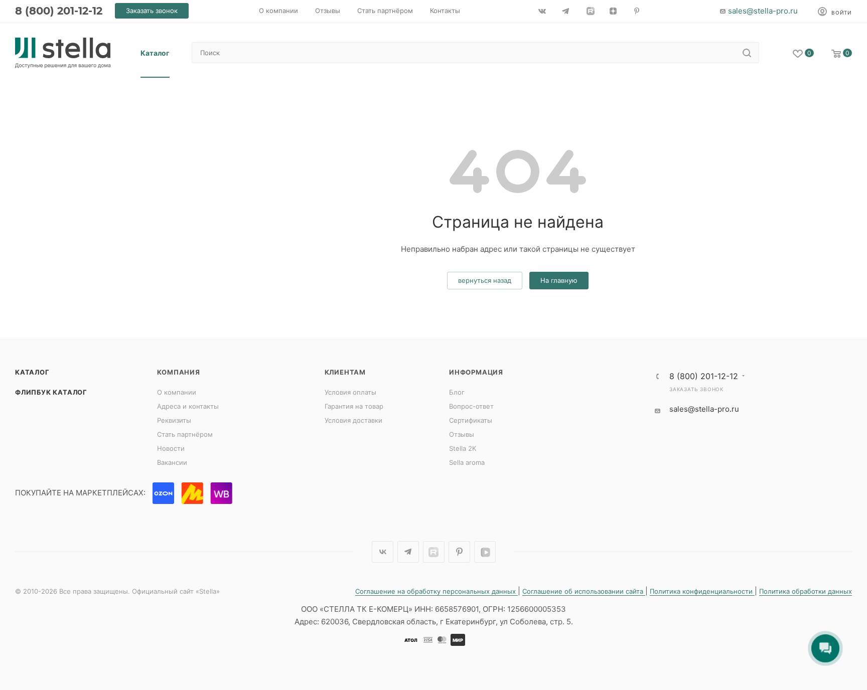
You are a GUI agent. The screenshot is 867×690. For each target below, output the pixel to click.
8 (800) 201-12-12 (58, 11)
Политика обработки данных (805, 591)
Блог (457, 392)
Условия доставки (353, 420)
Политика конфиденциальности (702, 591)
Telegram (408, 552)
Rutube (434, 552)
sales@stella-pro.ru (763, 11)
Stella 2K (462, 448)
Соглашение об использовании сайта (583, 591)
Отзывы (461, 434)
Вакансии (172, 462)
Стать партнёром (185, 434)
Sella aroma (467, 462)
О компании (176, 392)
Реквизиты (174, 420)
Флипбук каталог (51, 392)
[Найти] (747, 52)
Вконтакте (382, 552)
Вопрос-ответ (471, 406)
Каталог (32, 372)
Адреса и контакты (188, 406)
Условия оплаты (350, 392)
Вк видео (485, 552)
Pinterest (459, 552)
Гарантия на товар (354, 406)
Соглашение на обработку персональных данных (436, 591)
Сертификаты (470, 420)
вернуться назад (484, 280)
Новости (171, 448)
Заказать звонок (696, 389)
